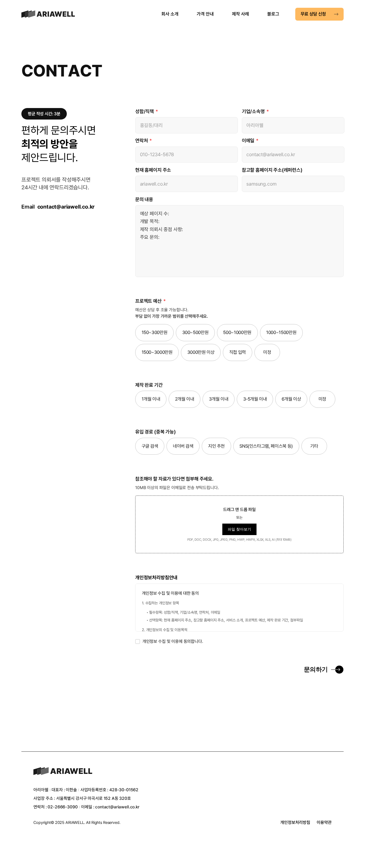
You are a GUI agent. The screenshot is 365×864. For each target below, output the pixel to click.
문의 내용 (144, 199)
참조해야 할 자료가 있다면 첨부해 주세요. (174, 479)
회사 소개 (169, 14)
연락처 (143, 140)
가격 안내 (205, 14)
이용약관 (324, 822)
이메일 (250, 140)
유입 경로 (155, 432)
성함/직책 (146, 111)
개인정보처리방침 (295, 822)
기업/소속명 (255, 111)
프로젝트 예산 (150, 301)
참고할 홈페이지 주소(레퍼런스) (272, 170)
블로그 (273, 14)
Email (58, 206)
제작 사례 (240, 14)
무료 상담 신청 (313, 14)
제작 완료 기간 (149, 385)
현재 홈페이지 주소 (153, 170)
